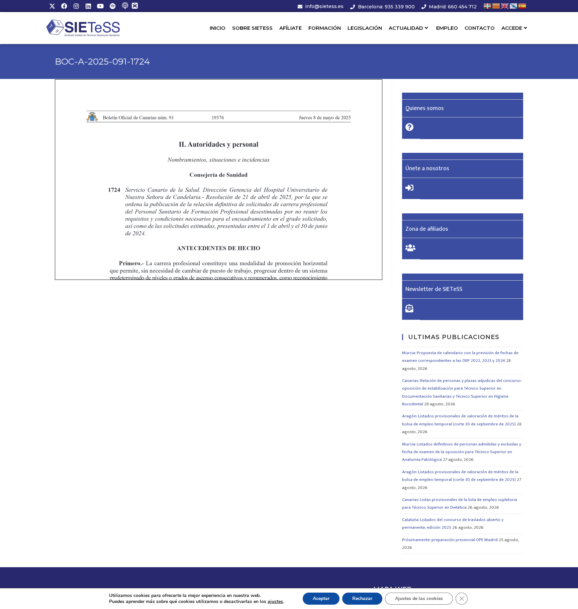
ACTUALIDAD (406, 28)
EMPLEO (447, 28)
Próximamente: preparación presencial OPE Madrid (450, 539)
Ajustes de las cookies (419, 598)
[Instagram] (76, 6)
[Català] (496, 5)
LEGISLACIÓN (365, 28)
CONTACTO (480, 28)
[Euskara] (487, 5)
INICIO (217, 28)
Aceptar (321, 598)
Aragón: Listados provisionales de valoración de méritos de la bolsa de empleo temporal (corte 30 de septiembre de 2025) (460, 419)
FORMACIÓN (324, 28)
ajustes (275, 602)
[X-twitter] (52, 6)
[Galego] (513, 5)
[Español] (522, 5)
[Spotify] (112, 6)
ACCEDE (511, 28)
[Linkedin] (88, 6)
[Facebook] (64, 6)
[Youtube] (100, 6)
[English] (505, 5)
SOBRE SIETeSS (252, 28)
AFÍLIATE (290, 28)
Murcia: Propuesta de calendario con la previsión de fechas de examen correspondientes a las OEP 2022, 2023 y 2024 (460, 356)
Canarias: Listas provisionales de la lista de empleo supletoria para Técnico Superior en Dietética (459, 503)
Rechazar (362, 598)
